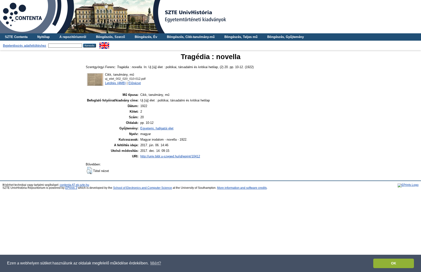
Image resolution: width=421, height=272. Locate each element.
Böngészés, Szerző (110, 37)
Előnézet (134, 83)
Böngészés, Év (146, 37)
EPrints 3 (71, 187)
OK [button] (393, 263)
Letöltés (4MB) (115, 83)
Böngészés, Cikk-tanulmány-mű (191, 37)
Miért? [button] (155, 263)
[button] (89, 170)
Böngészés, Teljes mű (241, 37)
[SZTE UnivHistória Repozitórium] (210, 16)
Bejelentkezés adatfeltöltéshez (24, 45)
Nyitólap (43, 37)
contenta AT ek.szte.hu (74, 184)
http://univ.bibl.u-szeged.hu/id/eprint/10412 (170, 156)
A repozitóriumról (72, 37)
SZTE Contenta (16, 37)
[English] (104, 44)
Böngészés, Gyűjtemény (285, 37)
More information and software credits (242, 187)
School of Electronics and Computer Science (142, 187)
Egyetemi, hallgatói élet (156, 128)
